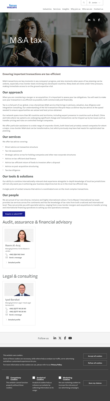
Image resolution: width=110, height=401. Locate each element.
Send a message (15, 257)
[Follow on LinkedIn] (55, 338)
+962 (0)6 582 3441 (17, 254)
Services (57, 9)
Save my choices (95, 383)
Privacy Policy (56, 364)
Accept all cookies (95, 356)
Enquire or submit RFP (13, 214)
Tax (19, 20)
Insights (65, 9)
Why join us (75, 9)
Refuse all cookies (95, 363)
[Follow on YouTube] (70, 338)
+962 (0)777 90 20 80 (17, 308)
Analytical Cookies (41, 378)
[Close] (107, 8)
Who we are (87, 9)
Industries (47, 9)
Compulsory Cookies (16, 378)
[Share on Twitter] (94, 20)
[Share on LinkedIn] (89, 20)
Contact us (98, 9)
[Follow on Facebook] (65, 338)
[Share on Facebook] (99, 20)
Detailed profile (14, 262)
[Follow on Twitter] (60, 338)
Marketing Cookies (67, 378)
